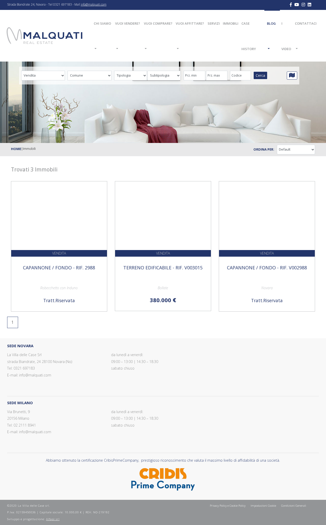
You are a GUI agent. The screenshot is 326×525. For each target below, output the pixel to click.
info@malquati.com (93, 4)
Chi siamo (102, 23)
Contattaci (306, 23)
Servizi (214, 23)
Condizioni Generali (293, 505)
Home (16, 149)
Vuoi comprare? (158, 23)
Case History (248, 36)
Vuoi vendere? (127, 23)
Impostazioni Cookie (263, 505)
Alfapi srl (53, 519)
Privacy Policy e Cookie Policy (228, 505)
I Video (286, 36)
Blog (271, 23)
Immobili (230, 23)
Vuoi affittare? (190, 23)
